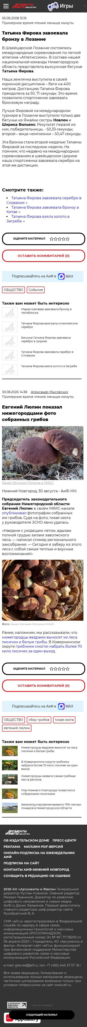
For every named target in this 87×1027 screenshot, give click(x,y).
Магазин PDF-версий (43, 847)
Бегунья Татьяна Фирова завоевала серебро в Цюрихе (46, 339)
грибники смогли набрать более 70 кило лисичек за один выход (42, 648)
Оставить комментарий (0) (44, 256)
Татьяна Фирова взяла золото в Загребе (49, 366)
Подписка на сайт (21, 863)
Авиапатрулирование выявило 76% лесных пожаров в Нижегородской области (51, 806)
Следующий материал (41, 1014)
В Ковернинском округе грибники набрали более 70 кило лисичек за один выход (49, 765)
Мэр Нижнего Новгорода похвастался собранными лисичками (48, 792)
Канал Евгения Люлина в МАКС (28, 483)
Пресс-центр (64, 840)
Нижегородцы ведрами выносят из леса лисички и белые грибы (49, 749)
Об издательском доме (26, 840)
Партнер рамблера (42, 1005)
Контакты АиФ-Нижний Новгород (36, 870)
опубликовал (14, 513)
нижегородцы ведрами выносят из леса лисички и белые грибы (39, 639)
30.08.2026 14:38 (14, 392)
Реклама (12, 847)
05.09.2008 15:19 (14, 18)
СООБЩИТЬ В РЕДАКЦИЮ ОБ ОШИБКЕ (37, 876)
